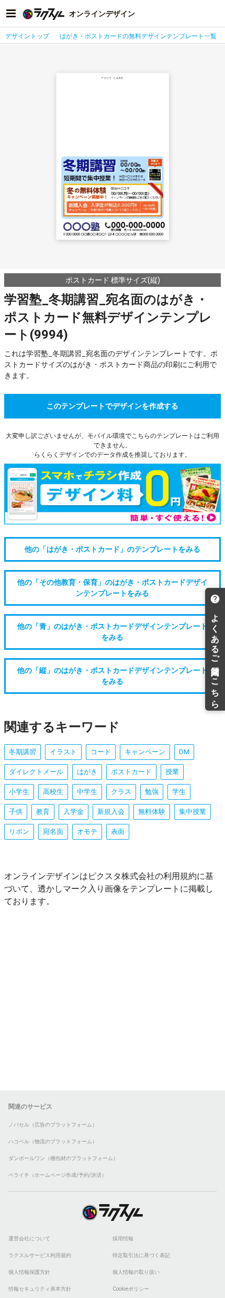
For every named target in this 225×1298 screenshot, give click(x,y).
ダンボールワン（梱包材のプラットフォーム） (63, 1158)
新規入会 (111, 812)
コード (101, 752)
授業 (172, 772)
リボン (19, 831)
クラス (121, 792)
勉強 (152, 792)
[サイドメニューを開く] (11, 14)
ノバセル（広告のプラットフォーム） (52, 1125)
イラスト (63, 752)
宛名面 (53, 831)
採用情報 (123, 1238)
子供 (15, 812)
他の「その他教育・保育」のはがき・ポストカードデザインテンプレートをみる (112, 587)
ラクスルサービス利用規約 (39, 1255)
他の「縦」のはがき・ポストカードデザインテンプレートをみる (112, 675)
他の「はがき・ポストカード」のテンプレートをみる (112, 549)
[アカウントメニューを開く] (214, 14)
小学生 (19, 792)
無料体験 (151, 812)
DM (184, 752)
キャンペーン (145, 752)
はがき (87, 772)
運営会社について (29, 1238)
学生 (179, 792)
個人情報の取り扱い (136, 1272)
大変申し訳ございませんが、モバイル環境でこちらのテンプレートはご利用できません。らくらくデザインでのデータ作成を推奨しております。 (112, 445)
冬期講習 (22, 752)
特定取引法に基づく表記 (141, 1255)
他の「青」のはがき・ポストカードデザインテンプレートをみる (112, 631)
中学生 (87, 792)
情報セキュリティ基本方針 (39, 1289)
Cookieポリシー (131, 1289)
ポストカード (131, 772)
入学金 (73, 812)
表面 (118, 831)
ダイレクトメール (36, 772)
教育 (43, 812)
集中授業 (192, 812)
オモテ (87, 831)
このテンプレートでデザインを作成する (112, 406)
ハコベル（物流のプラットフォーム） (52, 1141)
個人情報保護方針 (29, 1272)
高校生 (53, 792)
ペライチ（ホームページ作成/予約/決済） (57, 1175)
